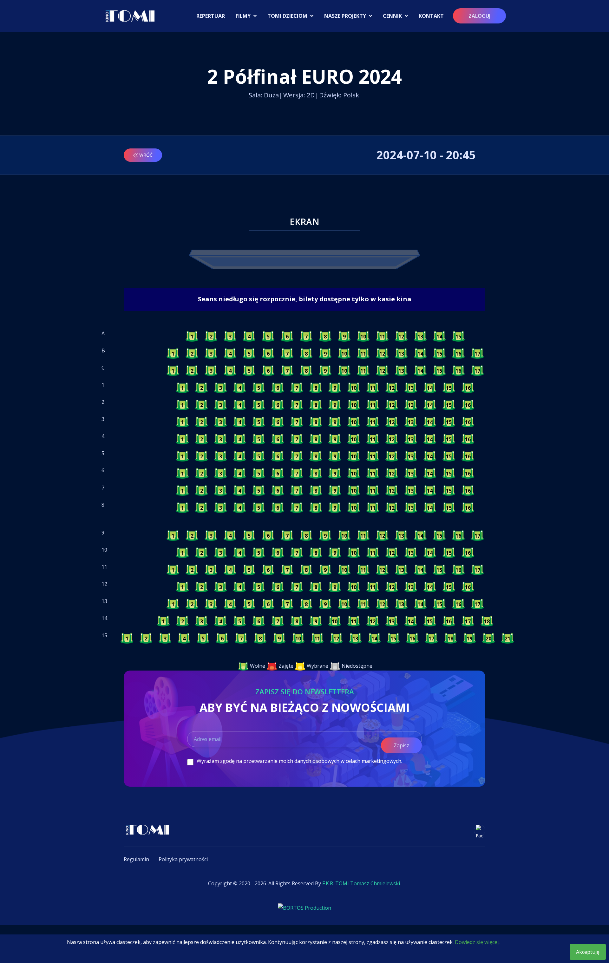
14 (439, 336)
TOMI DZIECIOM (288, 15)
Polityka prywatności (183, 859)
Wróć (146, 155)
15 (458, 336)
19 (469, 638)
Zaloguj (479, 15)
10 (363, 336)
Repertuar (210, 15)
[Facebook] (479, 830)
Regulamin (136, 859)
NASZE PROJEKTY (345, 15)
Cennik (393, 15)
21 (507, 638)
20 (488, 638)
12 (401, 336)
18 (487, 621)
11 (382, 336)
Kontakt (431, 15)
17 (477, 353)
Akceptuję (587, 951)
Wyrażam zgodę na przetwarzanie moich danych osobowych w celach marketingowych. (299, 760)
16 (458, 353)
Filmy (244, 15)
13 (420, 336)
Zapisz (401, 745)
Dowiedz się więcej (477, 942)
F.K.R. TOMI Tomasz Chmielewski (361, 883)
